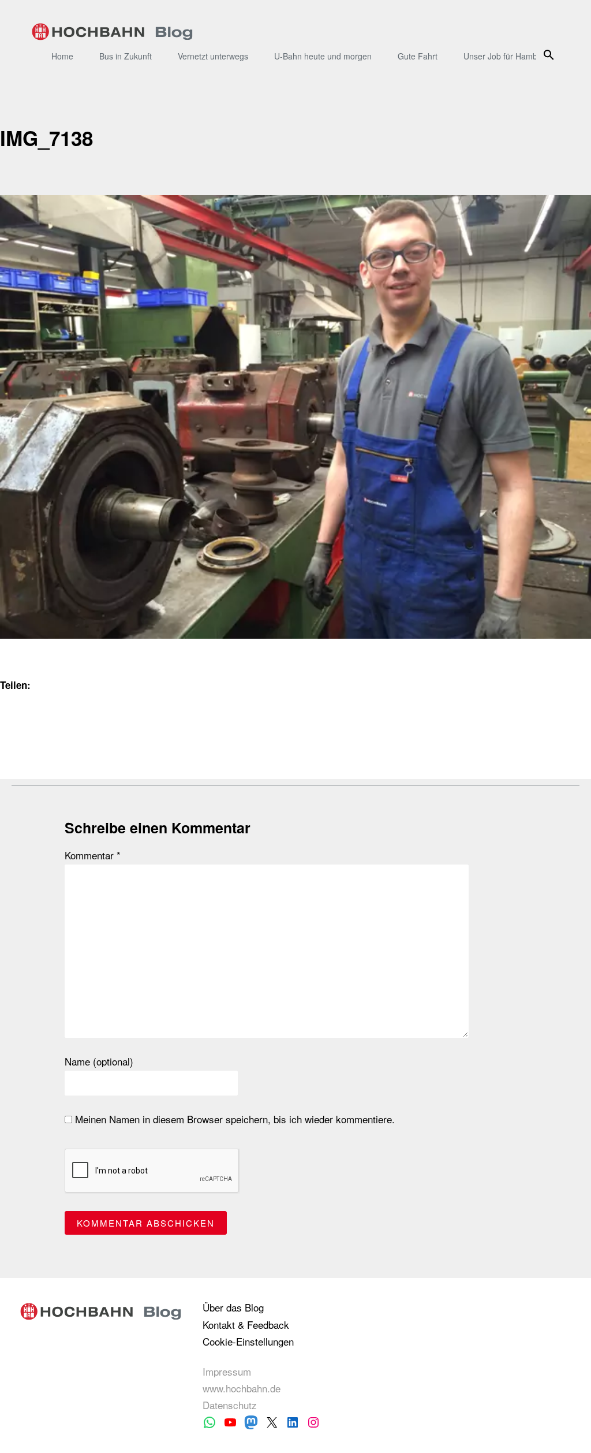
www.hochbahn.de (241, 1388)
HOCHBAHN (112, 31)
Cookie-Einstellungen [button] (248, 1341)
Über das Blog (233, 1307)
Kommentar (93, 855)
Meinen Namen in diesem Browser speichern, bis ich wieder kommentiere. (233, 1119)
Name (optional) (99, 1061)
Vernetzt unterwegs (213, 56)
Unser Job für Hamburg (506, 56)
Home (62, 56)
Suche (551, 54)
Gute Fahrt (417, 56)
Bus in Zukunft (125, 56)
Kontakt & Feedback (246, 1324)
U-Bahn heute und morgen (323, 56)
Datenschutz (230, 1405)
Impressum (227, 1371)
